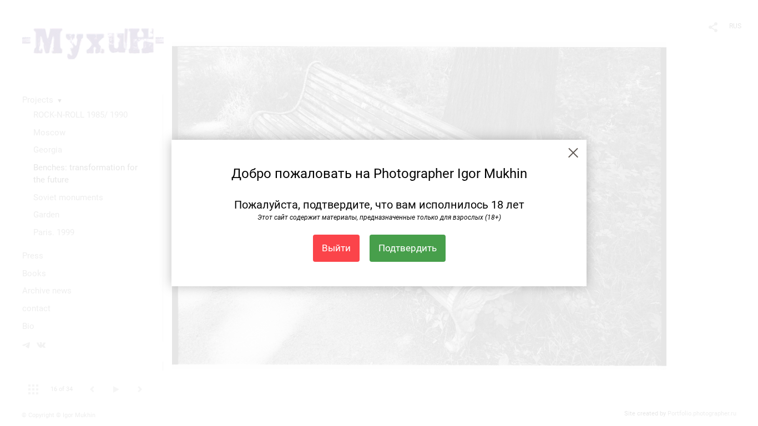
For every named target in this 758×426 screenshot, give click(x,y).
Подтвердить (407, 247)
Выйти (336, 247)
